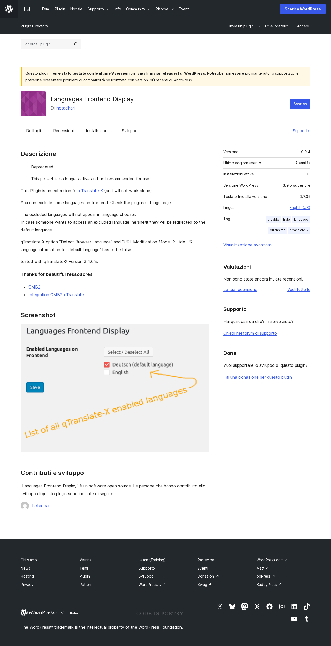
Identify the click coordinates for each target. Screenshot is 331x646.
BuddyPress (269, 584)
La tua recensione (240, 289)
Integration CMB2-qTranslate (56, 294)
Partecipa (206, 560)
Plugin (85, 576)
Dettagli (33, 130)
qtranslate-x (299, 230)
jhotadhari (65, 108)
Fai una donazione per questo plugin (257, 377)
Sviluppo (130, 130)
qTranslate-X (91, 190)
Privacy (27, 584)
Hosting (27, 576)
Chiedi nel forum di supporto (250, 333)
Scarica (300, 104)
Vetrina (86, 560)
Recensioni (63, 130)
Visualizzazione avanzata (247, 244)
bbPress (266, 576)
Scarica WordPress (303, 9)
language (301, 219)
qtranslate (277, 230)
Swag (205, 584)
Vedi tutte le (298, 289)
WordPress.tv (152, 584)
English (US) (300, 207)
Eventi (203, 568)
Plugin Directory (34, 26)
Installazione (98, 130)
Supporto (301, 130)
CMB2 (34, 287)
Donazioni (208, 576)
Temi (84, 568)
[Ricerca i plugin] (75, 44)
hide (286, 219)
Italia (74, 613)
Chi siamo (29, 560)
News (25, 568)
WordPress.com (272, 560)
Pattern (86, 584)
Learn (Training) (152, 560)
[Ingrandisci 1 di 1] (202, 331)
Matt (263, 568)
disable (273, 219)
